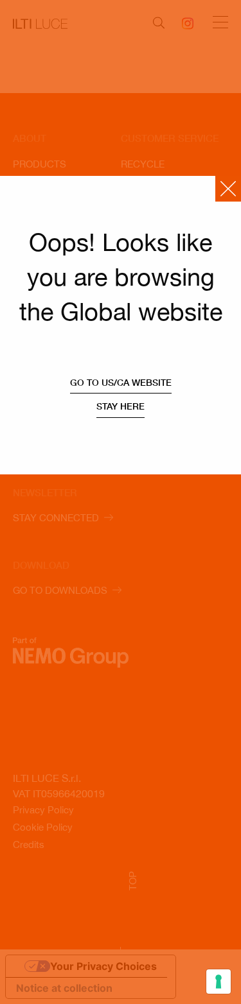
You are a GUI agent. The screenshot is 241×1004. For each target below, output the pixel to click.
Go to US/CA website (121, 382)
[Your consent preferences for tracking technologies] (218, 981)
